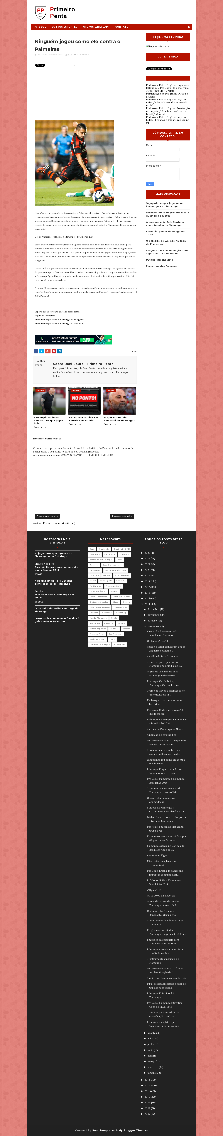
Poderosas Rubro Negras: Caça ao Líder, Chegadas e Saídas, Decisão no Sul (167, 119)
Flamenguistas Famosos (161, 266)
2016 (147, 592)
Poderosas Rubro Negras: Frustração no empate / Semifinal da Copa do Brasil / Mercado (168, 111)
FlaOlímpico (96, 586)
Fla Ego (107, 576)
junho (151, 1044)
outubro (152, 620)
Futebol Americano (99, 597)
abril (150, 1055)
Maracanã (107, 613)
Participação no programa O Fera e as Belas (167, 95)
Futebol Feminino (121, 597)
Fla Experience (122, 576)
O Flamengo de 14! (158, 640)
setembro (153, 626)
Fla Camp (94, 576)
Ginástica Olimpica (99, 602)
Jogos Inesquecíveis (100, 607)
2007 (148, 1113)
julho (150, 1038)
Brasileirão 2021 (122, 549)
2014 (148, 604)
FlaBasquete (106, 581)
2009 (148, 1102)
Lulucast (94, 613)
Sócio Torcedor (97, 639)
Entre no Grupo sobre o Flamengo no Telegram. (59, 319)
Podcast (114, 629)
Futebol (40, 26)
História (126, 602)
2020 (148, 569)
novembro (153, 614)
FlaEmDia (121, 581)
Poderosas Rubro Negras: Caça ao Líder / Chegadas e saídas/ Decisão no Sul (167, 102)
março (151, 1061)
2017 (147, 586)
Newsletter (95, 623)
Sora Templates (103, 1130)
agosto (151, 1032)
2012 (147, 1085)
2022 (148, 558)
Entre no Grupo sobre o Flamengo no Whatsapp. (60, 323)
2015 (147, 598)
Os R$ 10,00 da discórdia (161, 895)
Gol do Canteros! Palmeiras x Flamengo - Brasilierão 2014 (64, 236)
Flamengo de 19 (114, 586)
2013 (147, 1079)
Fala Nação (95, 570)
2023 (148, 552)
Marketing (121, 613)
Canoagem (95, 554)
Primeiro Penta (97, 634)
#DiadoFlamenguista (159, 259)
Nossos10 (108, 623)
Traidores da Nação (100, 645)
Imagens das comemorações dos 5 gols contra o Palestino (57, 620)
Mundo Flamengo (98, 618)
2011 (147, 1091)
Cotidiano (124, 554)
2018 (147, 581)
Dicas (119, 560)
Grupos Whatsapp (96, 26)
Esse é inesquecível (112, 565)
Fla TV (93, 581)
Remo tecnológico (157, 855)
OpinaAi (121, 623)
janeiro (151, 1072)
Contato (122, 26)
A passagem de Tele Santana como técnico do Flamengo (54, 582)
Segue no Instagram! (45, 315)
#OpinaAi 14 (154, 889)
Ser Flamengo (116, 634)
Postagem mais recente (47, 516)
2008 (148, 1108)
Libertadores (120, 607)
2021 (147, 564)
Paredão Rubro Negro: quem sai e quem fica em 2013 (56, 569)
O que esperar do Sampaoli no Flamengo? (119, 419)
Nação (114, 618)
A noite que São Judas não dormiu (166, 977)
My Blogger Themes (133, 1130)
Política (126, 629)
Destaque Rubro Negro (101, 560)
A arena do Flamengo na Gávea (165, 729)
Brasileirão (104, 549)
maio (150, 1050)
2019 (148, 575)
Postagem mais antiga (122, 516)
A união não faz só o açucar (163, 656)
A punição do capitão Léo (161, 734)
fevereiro (153, 1066)
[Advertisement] (136, 10)
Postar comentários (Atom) (59, 523)
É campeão (119, 645)
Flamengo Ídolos (98, 591)
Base (92, 549)
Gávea (115, 602)
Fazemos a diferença (115, 570)
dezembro (153, 609)
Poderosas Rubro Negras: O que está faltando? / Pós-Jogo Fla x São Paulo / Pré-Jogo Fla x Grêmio (167, 87)
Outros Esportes (64, 26)
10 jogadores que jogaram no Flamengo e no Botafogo (53, 555)
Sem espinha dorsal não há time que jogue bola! (48, 420)
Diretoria (94, 565)
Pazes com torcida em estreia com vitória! (83, 419)
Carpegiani (109, 554)
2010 (148, 1096)
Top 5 (112, 639)
